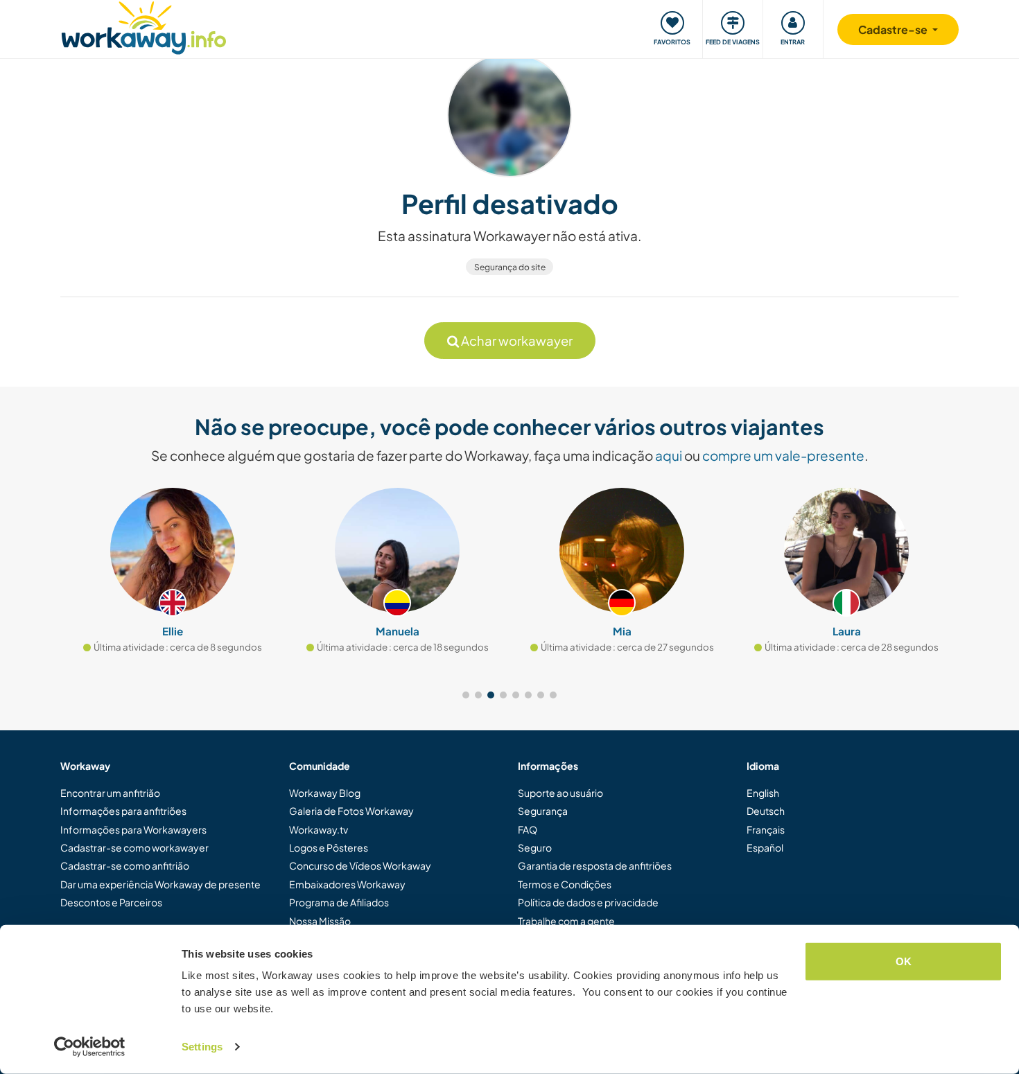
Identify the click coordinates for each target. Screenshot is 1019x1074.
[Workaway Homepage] (143, 26)
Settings (202, 1047)
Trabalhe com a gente (566, 921)
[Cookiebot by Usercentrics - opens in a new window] (89, 1047)
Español (765, 847)
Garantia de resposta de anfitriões (595, 865)
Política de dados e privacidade (588, 902)
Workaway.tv (318, 829)
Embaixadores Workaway (347, 884)
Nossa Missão (320, 921)
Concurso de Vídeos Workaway (360, 865)
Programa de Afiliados (339, 902)
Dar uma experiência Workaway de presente (160, 884)
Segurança (543, 810)
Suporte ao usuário (560, 792)
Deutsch (766, 810)
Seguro (535, 847)
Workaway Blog (324, 792)
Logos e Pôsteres (328, 847)
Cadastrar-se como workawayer (134, 847)
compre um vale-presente (783, 455)
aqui (668, 455)
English (763, 792)
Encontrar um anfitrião (110, 792)
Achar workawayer (516, 341)
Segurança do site (510, 267)
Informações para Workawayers (133, 829)
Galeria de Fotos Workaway (351, 810)
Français (766, 829)
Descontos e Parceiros (111, 902)
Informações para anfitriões (123, 810)
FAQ (527, 829)
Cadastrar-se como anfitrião (124, 865)
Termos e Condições (564, 884)
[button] (465, 695)
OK (904, 961)
